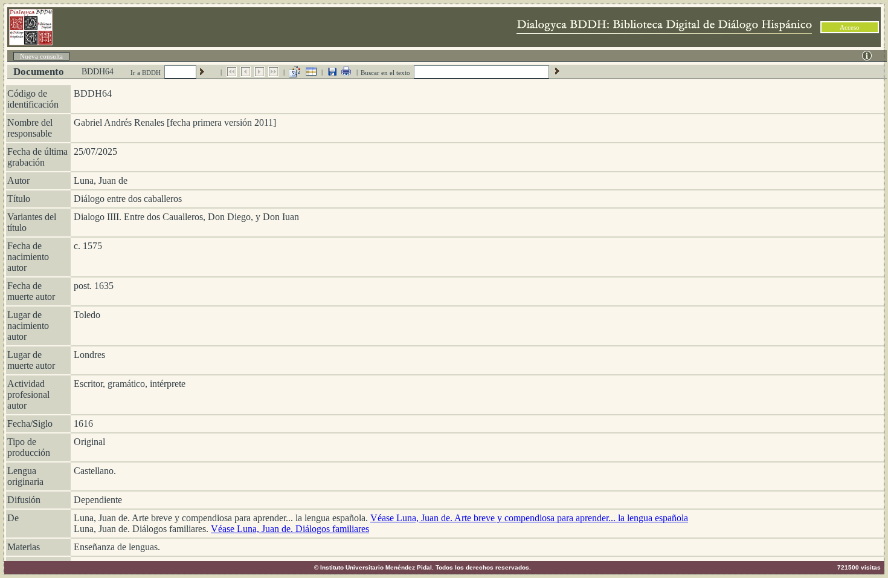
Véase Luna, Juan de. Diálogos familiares (290, 529)
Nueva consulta (41, 56)
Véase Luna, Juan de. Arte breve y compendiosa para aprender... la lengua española (529, 518)
